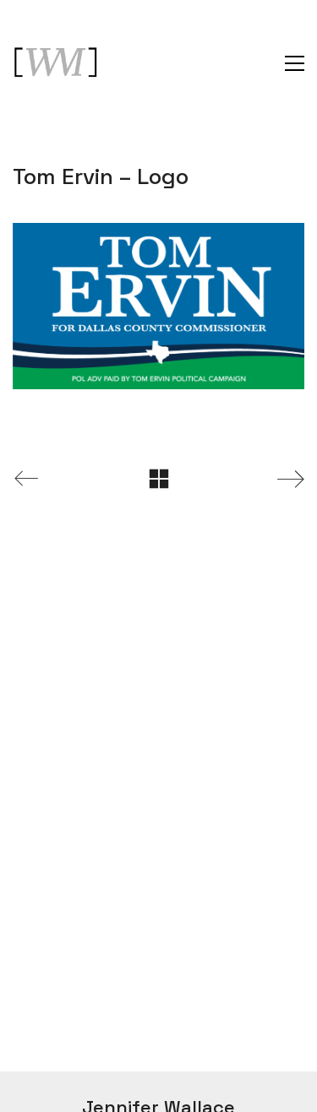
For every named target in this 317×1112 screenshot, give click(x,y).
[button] (294, 63)
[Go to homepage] (55, 63)
